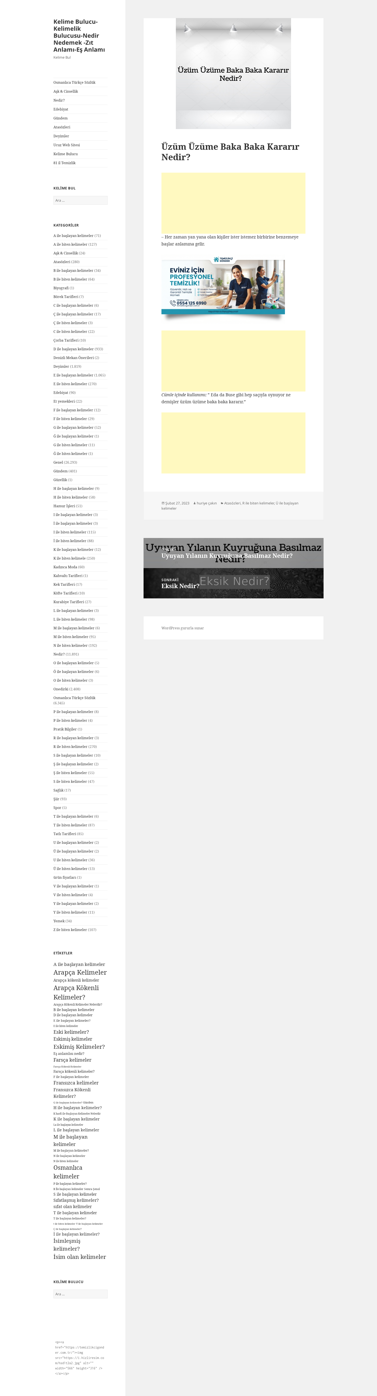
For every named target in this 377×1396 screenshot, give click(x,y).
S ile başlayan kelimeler (73, 755)
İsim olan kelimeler (79, 1257)
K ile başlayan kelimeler (73, 549)
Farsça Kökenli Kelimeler (67, 1066)
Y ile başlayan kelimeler (73, 903)
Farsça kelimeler (72, 1059)
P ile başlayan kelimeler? (70, 1184)
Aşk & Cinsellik (65, 91)
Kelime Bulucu (65, 154)
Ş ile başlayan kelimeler (73, 764)
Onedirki (60, 689)
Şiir (56, 799)
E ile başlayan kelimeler (73, 375)
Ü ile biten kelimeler (70, 868)
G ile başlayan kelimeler (73, 427)
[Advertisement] (233, 203)
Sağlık (58, 790)
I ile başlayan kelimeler (73, 514)
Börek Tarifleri (65, 296)
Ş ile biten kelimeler (70, 772)
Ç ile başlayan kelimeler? (67, 1229)
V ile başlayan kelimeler (73, 886)
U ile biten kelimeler (70, 860)
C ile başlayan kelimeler (73, 305)
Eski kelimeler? (71, 1031)
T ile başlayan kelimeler (73, 816)
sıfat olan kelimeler (72, 1206)
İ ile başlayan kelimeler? (76, 1234)
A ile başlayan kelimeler (73, 235)
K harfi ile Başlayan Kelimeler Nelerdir (77, 1113)
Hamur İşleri (64, 506)
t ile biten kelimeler (64, 1223)
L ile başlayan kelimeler (73, 610)
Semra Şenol (92, 1189)
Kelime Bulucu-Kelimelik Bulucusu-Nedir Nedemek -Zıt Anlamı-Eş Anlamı (79, 35)
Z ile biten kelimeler (70, 929)
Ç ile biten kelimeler (70, 322)
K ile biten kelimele (69, 558)
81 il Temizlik (64, 162)
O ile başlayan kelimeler (73, 663)
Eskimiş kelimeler (72, 1039)
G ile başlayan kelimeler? (67, 1102)
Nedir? (59, 100)
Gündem (60, 118)
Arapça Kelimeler (80, 972)
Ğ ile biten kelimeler (70, 453)
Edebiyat (60, 109)
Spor (57, 807)
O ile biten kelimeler (70, 680)
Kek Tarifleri (64, 584)
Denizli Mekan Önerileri (73, 357)
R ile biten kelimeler (70, 746)
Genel (58, 462)
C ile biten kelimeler (70, 331)
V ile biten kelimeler (70, 894)
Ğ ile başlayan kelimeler (73, 436)
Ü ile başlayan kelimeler (73, 851)
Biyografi (61, 288)
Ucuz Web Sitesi (66, 145)
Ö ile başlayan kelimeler (73, 671)
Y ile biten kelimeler (70, 912)
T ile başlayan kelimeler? (69, 1218)
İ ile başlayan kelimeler (73, 523)
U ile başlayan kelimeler (73, 842)
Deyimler (61, 136)
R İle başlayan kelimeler (68, 1189)
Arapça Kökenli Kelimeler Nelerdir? (77, 1004)
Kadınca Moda (65, 567)
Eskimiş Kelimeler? (79, 1046)
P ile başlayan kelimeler (73, 711)
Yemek (59, 921)
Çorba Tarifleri (66, 340)
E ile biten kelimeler (70, 383)
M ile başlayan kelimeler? (71, 1151)
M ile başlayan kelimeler (73, 628)
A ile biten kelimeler (70, 244)
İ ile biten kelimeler (69, 540)
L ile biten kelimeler (70, 619)
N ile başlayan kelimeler (69, 1156)
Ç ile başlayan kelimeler (73, 314)
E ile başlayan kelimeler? (72, 1020)
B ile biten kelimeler (70, 279)
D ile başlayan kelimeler (73, 349)
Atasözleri (61, 127)
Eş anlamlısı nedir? (68, 1053)
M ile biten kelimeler (70, 636)
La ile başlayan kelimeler (68, 1124)
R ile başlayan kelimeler (73, 737)
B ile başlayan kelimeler (73, 270)
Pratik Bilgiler (65, 729)
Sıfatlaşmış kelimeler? (76, 1200)
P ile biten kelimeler (70, 720)
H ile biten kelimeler (70, 497)
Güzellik (60, 479)
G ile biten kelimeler (70, 445)
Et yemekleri (64, 401)
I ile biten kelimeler (69, 532)
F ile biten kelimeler (70, 418)
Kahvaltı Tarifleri (67, 575)
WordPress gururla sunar (182, 628)
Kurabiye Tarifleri (68, 601)
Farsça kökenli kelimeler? (73, 1071)
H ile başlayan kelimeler (73, 488)
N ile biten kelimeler (70, 645)
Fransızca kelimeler (76, 1082)
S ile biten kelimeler (70, 781)
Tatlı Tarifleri (64, 833)
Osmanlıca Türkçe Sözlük (74, 82)
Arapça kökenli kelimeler (76, 980)
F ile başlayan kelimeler (73, 410)
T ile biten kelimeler (70, 825)
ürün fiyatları (64, 877)
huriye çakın (207, 503)
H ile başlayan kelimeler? (77, 1107)
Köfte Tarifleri (65, 593)
